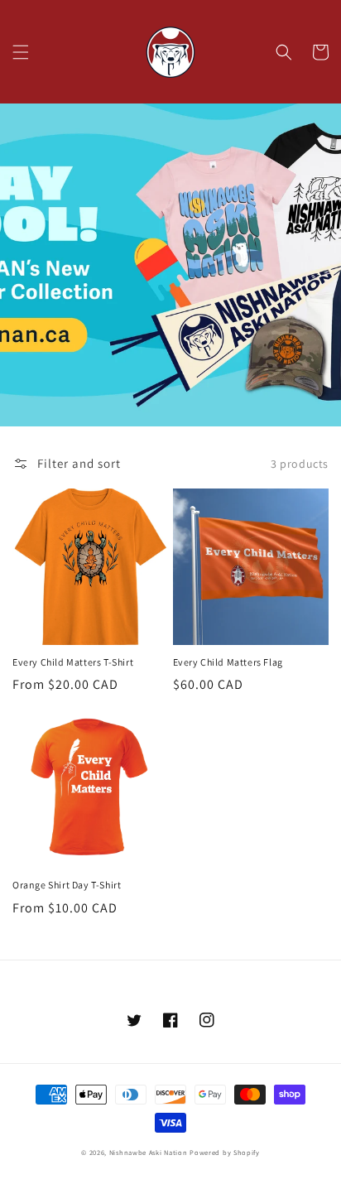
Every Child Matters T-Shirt (72, 662)
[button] (20, 52)
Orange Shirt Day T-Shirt (66, 884)
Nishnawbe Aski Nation (148, 1152)
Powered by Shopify (225, 1152)
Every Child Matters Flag (228, 662)
